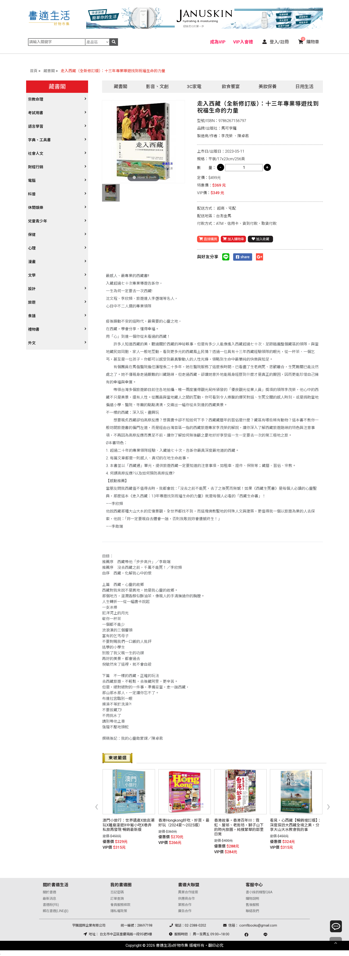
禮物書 (33, 329)
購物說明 (252, 899)
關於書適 (49, 892)
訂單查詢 (117, 899)
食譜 (32, 316)
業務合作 (184, 905)
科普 (32, 194)
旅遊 (32, 302)
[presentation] (96, 806)
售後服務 (252, 905)
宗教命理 (35, 99)
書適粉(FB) (51, 905)
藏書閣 (49, 71)
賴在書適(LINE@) (55, 911)
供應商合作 (186, 899)
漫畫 (32, 261)
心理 (32, 248)
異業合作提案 (188, 892)
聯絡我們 (252, 911)
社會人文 (35, 153)
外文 (32, 343)
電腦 (32, 180)
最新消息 (49, 899)
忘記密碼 (117, 892)
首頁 (34, 71)
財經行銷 (35, 167)
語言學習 (35, 126)
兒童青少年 (37, 221)
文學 (32, 275)
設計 (32, 289)
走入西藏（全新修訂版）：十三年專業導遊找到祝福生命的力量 (113, 71)
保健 (32, 234)
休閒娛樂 (35, 207)
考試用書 (35, 113)
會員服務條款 (120, 905)
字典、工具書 (39, 140)
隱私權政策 (118, 911)
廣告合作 (184, 911)
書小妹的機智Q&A (259, 892)
